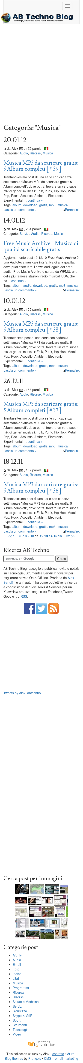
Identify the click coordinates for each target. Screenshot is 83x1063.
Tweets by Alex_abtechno (22, 692)
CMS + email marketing (61, 1058)
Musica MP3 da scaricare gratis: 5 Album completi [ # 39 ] (40, 166)
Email (17, 964)
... (17, 535)
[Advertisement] (41, 75)
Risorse (35, 153)
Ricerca (18, 992)
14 (51, 535)
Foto (16, 969)
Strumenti (20, 1025)
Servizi (24, 233)
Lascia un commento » (20, 209)
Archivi (17, 955)
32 (68, 535)
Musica (48, 153)
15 (55, 535)
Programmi (21, 987)
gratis (43, 205)
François (34, 1058)
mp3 (52, 205)
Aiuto (70, 1053)
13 (46, 535)
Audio (24, 153)
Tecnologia (21, 1029)
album (16, 205)
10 (32, 535)
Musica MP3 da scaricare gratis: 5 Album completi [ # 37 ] (40, 407)
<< (10, 535)
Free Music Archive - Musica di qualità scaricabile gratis (40, 246)
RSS (24, 596)
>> (73, 535)
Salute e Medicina (26, 1001)
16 (60, 535)
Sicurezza (20, 1011)
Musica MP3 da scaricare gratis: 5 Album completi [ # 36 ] (40, 487)
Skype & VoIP (22, 1015)
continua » (35, 200)
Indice (17, 973)
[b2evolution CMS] (41, 1043)
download (30, 205)
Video (17, 1034)
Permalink (72, 209)
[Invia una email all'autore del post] (21, 148)
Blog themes (14, 1058)
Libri (16, 978)
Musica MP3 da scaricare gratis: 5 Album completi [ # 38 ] (40, 326)
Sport (17, 1020)
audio (27, 285)
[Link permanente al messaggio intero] (4, 148)
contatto (58, 1053)
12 (41, 535)
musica (62, 205)
